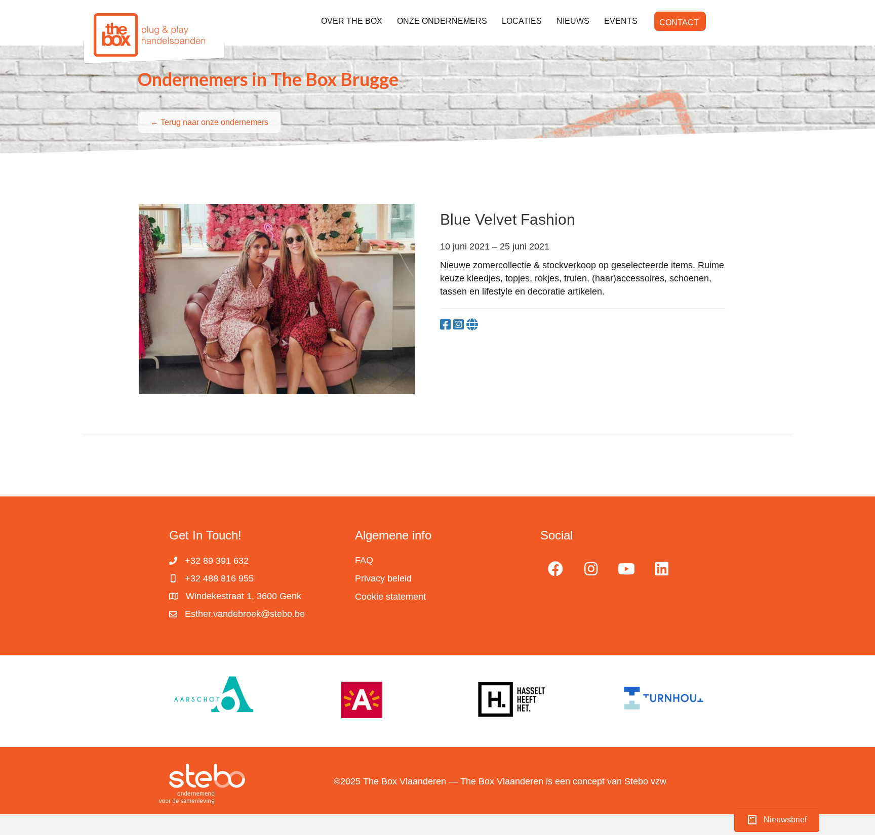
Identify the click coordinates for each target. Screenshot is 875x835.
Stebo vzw (645, 781)
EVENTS (621, 21)
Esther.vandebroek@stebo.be (245, 614)
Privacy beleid (383, 578)
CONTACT (679, 22)
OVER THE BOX (351, 21)
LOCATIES (522, 21)
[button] (555, 569)
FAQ (364, 560)
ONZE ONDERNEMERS (442, 21)
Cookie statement (390, 597)
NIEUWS (572, 21)
